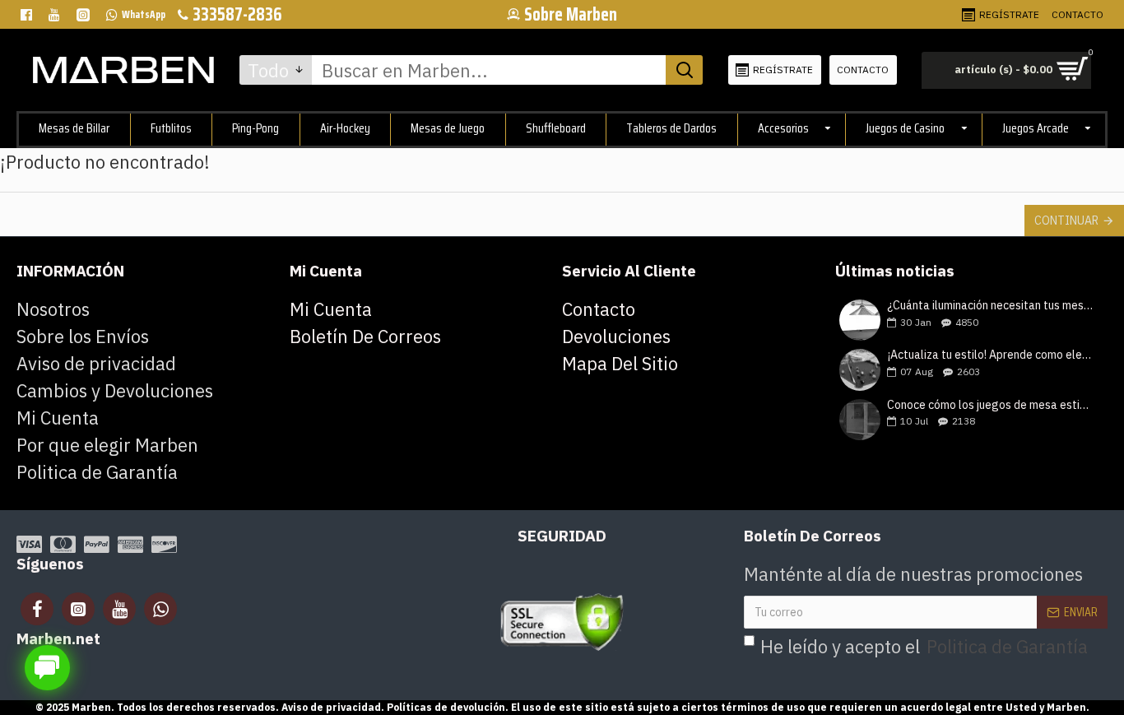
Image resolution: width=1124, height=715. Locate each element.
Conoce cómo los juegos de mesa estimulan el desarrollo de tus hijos (992, 405)
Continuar (1066, 220)
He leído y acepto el (924, 646)
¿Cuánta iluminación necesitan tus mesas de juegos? (992, 305)
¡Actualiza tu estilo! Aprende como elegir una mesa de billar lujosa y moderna (992, 355)
